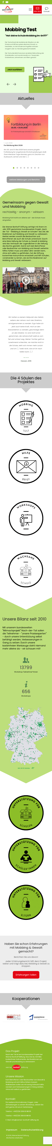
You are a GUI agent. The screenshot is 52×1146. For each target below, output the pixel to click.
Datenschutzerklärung (32, 1130)
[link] (26, 280)
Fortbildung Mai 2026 (13, 145)
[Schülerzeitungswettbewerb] (13, 1017)
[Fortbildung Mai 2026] (26, 127)
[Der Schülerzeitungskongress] (38, 1017)
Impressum (11, 1130)
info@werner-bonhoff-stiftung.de (25, 1120)
